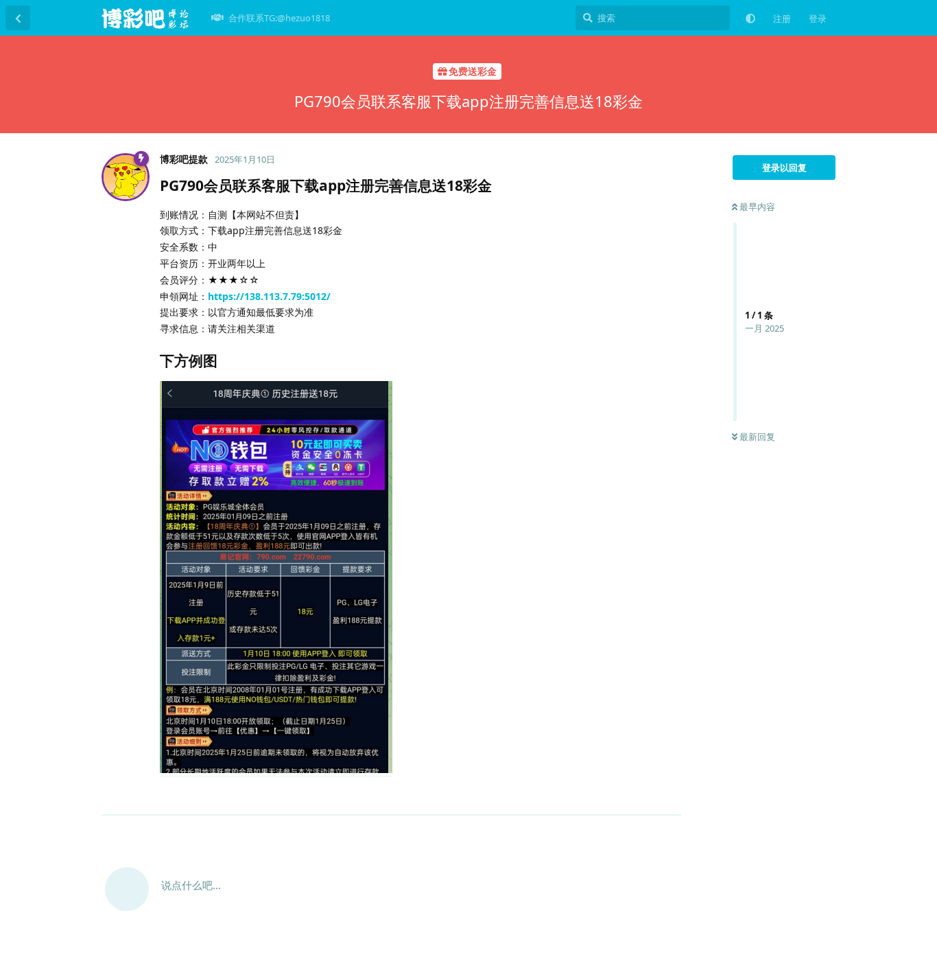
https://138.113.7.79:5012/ (269, 296)
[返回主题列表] (17, 17)
